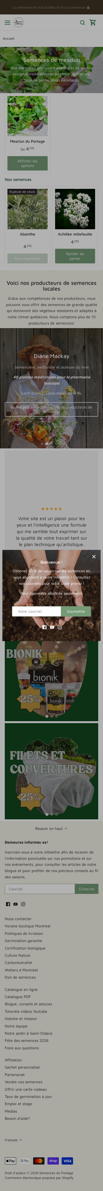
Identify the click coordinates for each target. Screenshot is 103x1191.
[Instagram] (60, 627)
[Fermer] (94, 556)
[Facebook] (44, 627)
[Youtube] (52, 627)
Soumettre (76, 611)
